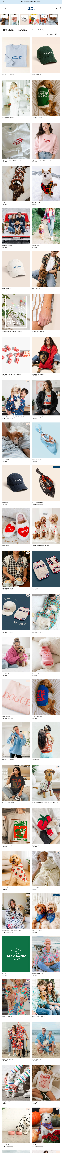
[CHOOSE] (28, 70)
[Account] (57, 8)
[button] (51, 34)
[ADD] (58, 70)
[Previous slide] (3, 1)
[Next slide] (57, 1)
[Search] (5, 8)
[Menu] (1, 8)
